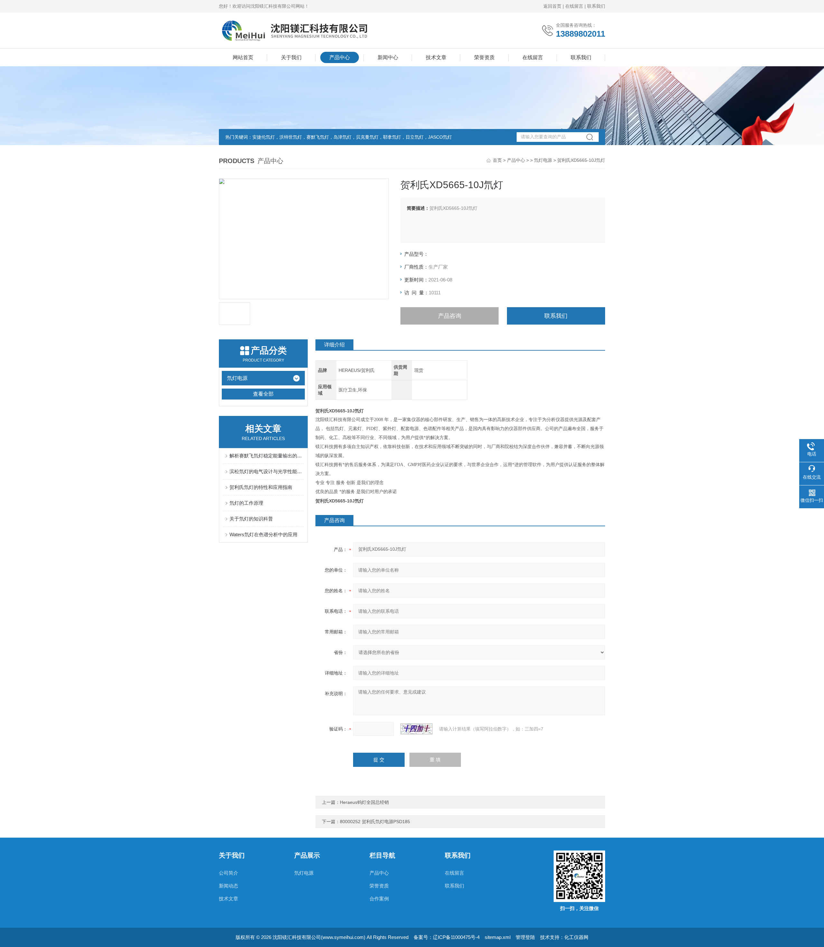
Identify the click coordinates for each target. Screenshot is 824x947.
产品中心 (339, 57)
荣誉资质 (484, 57)
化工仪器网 (576, 937)
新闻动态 (228, 885)
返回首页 (552, 6)
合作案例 (379, 898)
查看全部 (263, 394)
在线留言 (574, 6)
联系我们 (596, 6)
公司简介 (228, 873)
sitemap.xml (497, 937)
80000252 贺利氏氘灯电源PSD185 (375, 821)
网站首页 (243, 57)
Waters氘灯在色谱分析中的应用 (263, 534)
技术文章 (436, 57)
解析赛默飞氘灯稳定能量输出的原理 (266, 455)
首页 (497, 160)
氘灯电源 (543, 160)
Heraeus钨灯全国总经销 (364, 802)
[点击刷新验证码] (416, 728)
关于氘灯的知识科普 (251, 518)
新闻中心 (388, 57)
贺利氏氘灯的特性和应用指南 (260, 487)
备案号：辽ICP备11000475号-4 (447, 937)
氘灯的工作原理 (246, 503)
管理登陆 (525, 937)
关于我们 (291, 57)
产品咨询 (449, 316)
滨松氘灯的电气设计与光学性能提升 (266, 471)
